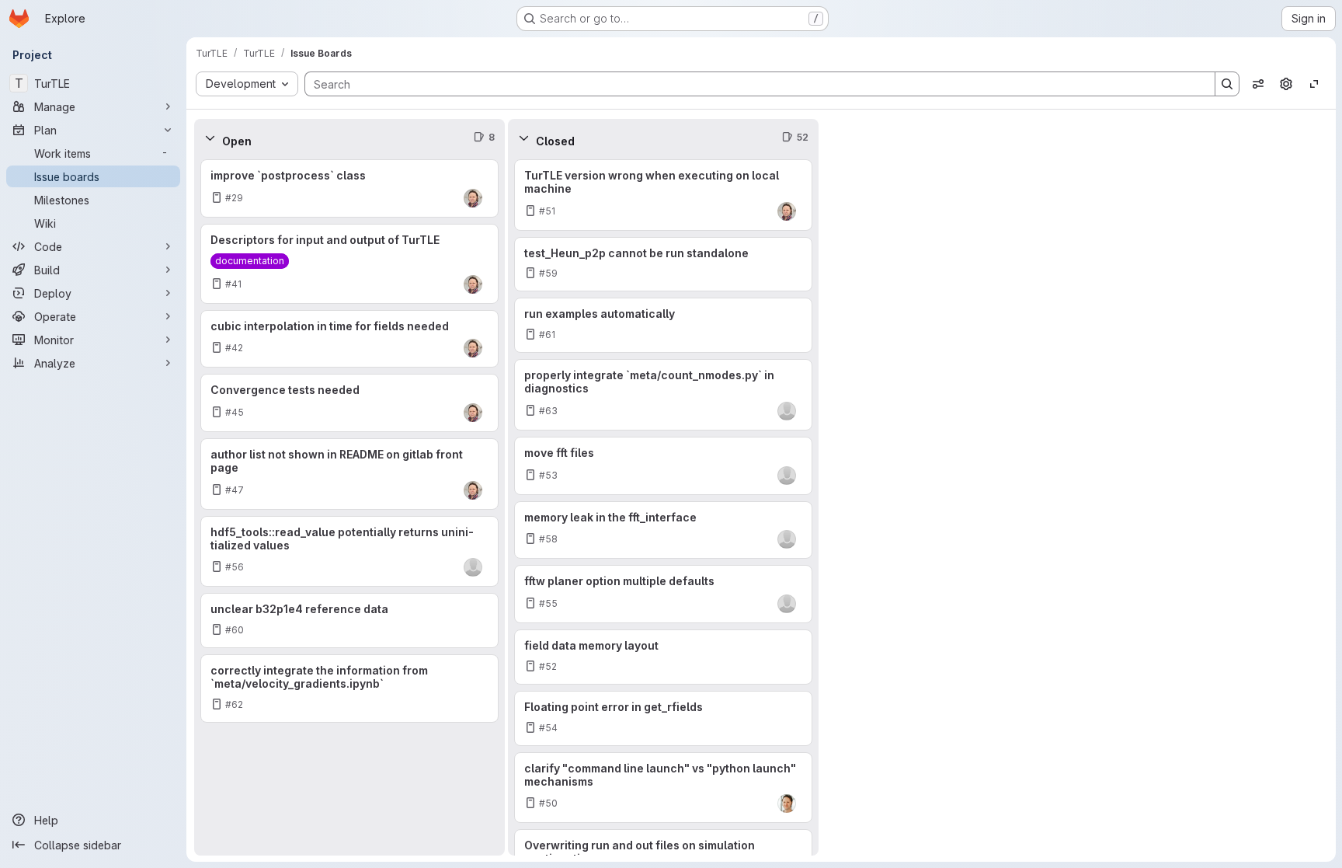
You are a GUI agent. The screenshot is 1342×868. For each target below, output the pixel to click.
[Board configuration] (1286, 83)
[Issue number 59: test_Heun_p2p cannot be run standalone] (663, 264)
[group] (349, 506)
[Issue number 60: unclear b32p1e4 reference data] (349, 620)
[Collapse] (209, 137)
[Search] (1227, 83)
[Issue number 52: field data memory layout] (663, 657)
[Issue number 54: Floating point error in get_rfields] (663, 718)
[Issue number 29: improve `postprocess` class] (349, 188)
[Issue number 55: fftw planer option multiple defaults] (663, 594)
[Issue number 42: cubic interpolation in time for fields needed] (349, 339)
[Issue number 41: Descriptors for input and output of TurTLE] (349, 264)
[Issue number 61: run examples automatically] (663, 325)
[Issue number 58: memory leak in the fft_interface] (663, 530)
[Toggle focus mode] (1314, 83)
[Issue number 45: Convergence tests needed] (349, 403)
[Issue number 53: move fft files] (663, 465)
